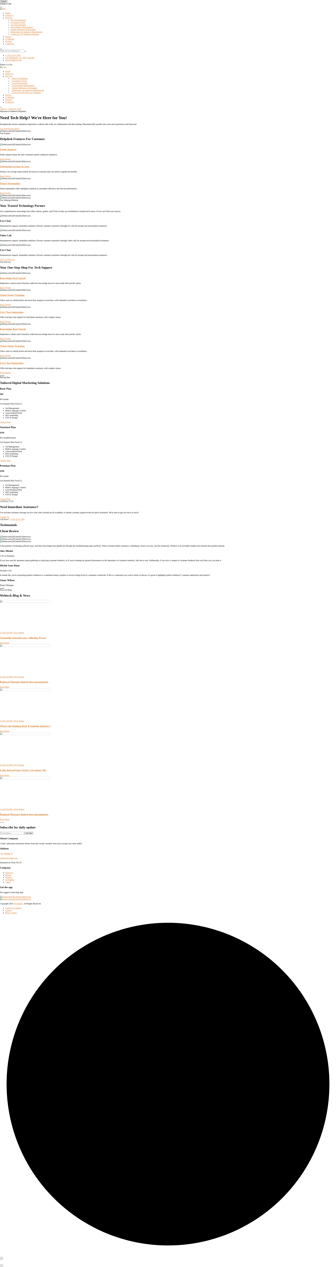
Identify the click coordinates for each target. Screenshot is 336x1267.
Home (7, 13)
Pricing (8, 37)
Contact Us (4, 517)
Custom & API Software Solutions (24, 34)
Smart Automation (10, 183)
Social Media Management (21, 27)
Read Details (5, 159)
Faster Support (8, 149)
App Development (18, 25)
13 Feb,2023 (5, 633)
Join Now (28, 833)
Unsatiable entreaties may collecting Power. (23, 637)
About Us (9, 15)
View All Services (7, 259)
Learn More (14, 129)
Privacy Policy (11, 913)
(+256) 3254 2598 (12, 55)
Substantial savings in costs (14, 166)
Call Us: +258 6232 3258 (10, 109)
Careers (8, 910)
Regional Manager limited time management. (24, 682)
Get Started (4, 129)
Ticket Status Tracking (12, 295)
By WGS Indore (17, 633)
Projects (8, 41)
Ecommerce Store (17, 22)
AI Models (9, 39)
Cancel (3, 1)
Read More (4, 643)
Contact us (9, 44)
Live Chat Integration (11, 312)
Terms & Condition (13, 908)
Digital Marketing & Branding (23, 29)
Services (8, 18)
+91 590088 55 (6, 854)
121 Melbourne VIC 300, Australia (19, 58)
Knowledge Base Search (13, 278)
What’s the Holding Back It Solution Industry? (25, 726)
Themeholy (18, 904)
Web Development (18, 20)
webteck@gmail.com (9, 858)
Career (8, 882)
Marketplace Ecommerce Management (26, 32)
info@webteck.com (13, 60)
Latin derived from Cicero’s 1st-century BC (23, 770)
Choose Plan (5, 422)
